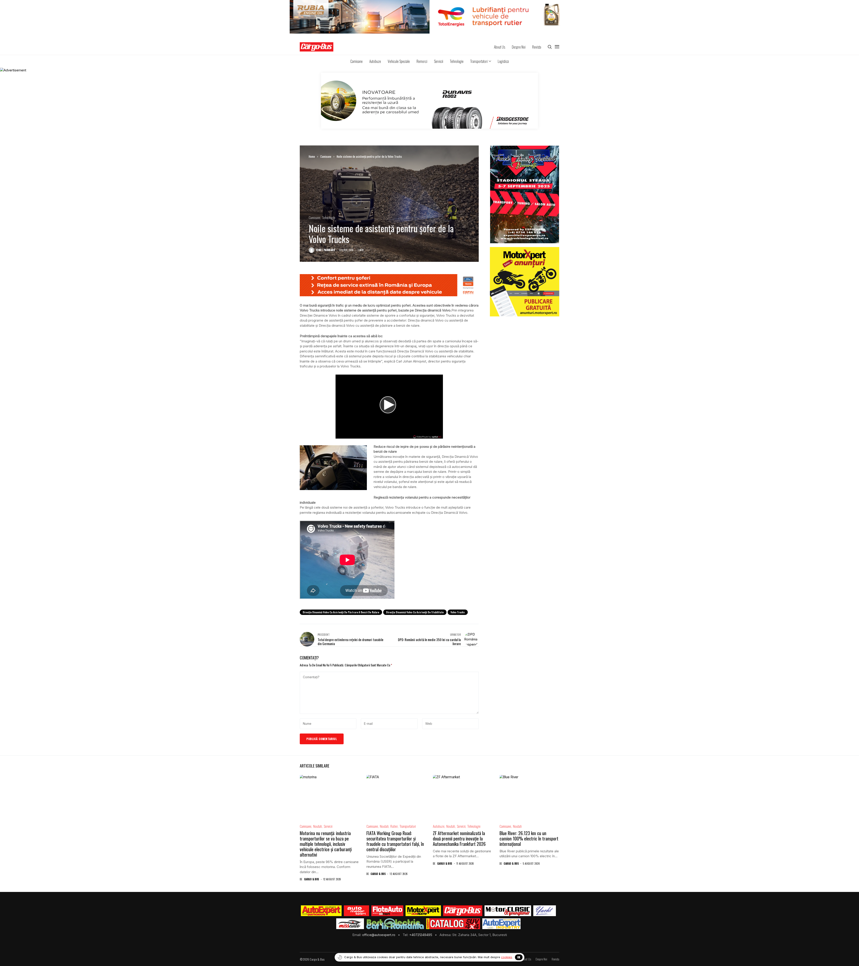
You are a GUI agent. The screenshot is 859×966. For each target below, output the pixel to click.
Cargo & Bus (311, 879)
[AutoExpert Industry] (501, 923)
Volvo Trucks (458, 612)
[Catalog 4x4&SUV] (453, 923)
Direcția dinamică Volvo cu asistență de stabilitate (415, 612)
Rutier (394, 826)
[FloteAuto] (387, 910)
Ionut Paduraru (325, 250)
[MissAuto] (350, 923)
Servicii (328, 826)
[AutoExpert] (321, 910)
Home (312, 156)
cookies (506, 957)
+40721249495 (421, 935)
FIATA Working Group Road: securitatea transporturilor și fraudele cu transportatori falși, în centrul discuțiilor (395, 841)
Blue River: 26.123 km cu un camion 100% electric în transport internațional (529, 838)
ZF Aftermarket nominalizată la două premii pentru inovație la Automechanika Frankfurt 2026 (459, 838)
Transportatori (408, 826)
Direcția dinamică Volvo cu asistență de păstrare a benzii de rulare (341, 612)
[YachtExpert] (544, 910)
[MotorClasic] (508, 910)
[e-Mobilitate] (395, 923)
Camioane (325, 156)
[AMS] (356, 910)
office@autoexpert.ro (379, 935)
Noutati (317, 826)
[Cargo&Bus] (462, 910)
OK (518, 957)
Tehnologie (328, 218)
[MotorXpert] (423, 910)
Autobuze (438, 826)
